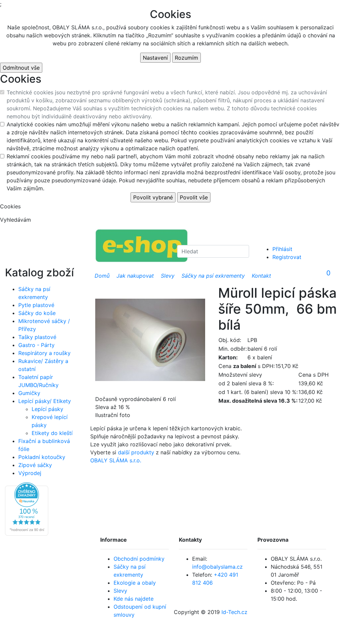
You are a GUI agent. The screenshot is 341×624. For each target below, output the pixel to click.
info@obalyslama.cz (217, 566)
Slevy (120, 590)
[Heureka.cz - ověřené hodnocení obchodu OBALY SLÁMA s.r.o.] (26, 508)
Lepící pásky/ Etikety (44, 401)
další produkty (136, 452)
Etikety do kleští (52, 433)
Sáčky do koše (37, 313)
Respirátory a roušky (44, 353)
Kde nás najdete (134, 598)
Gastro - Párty (36, 345)
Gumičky (29, 393)
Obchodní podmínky (139, 558)
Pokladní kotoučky (41, 457)
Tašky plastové (37, 337)
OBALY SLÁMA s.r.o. (115, 460)
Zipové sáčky (35, 465)
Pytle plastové (36, 305)
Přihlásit (282, 249)
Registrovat (286, 257)
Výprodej (29, 473)
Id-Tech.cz (234, 612)
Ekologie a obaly (135, 582)
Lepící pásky (47, 409)
